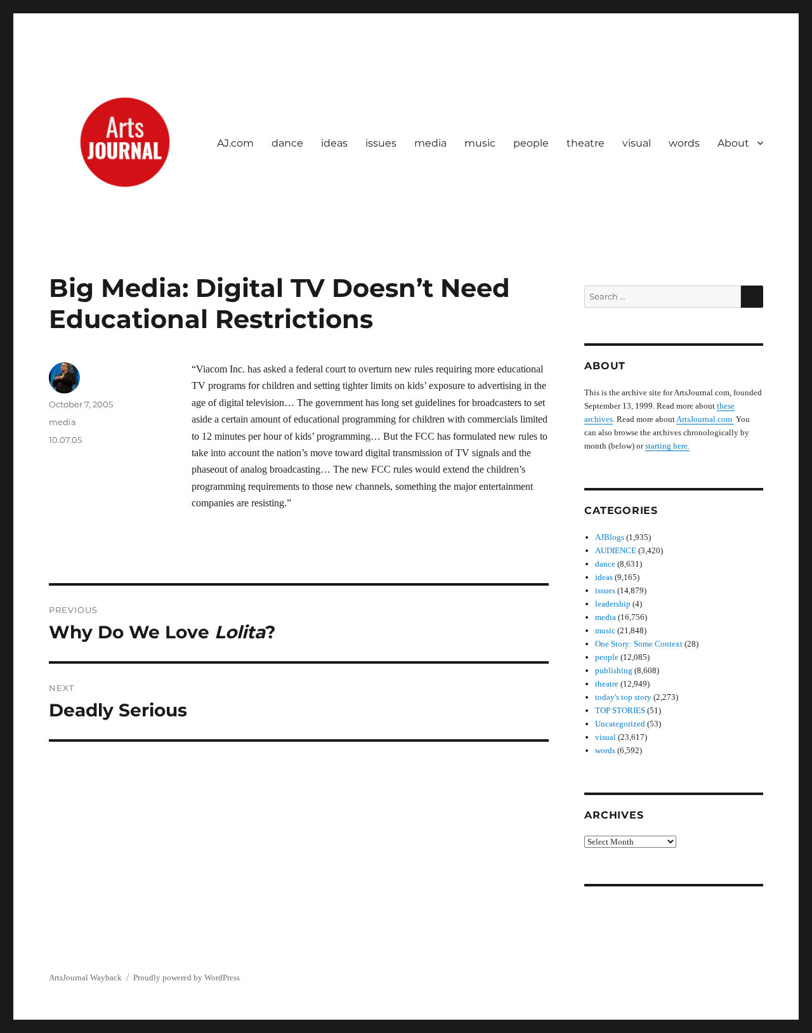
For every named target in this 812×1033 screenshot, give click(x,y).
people (531, 143)
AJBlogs (609, 537)
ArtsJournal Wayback (85, 977)
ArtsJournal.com (705, 419)
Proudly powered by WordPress (186, 977)
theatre (585, 143)
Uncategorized (620, 723)
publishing (613, 670)
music (479, 143)
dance (287, 143)
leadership (613, 604)
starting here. (667, 446)
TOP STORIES (620, 710)
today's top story (623, 697)
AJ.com (235, 143)
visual (636, 143)
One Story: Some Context (639, 643)
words (684, 143)
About (733, 143)
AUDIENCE (615, 550)
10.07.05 (65, 440)
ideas (334, 143)
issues (380, 143)
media (430, 143)
